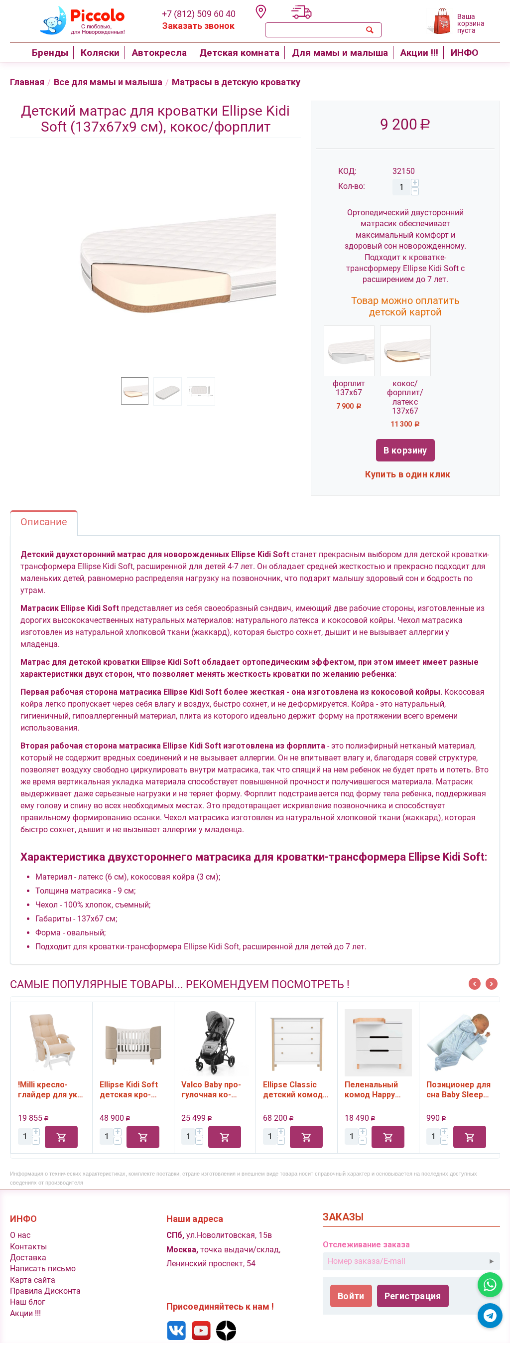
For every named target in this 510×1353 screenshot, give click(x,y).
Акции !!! (25, 1313)
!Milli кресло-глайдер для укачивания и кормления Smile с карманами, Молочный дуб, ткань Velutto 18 (51, 1090)
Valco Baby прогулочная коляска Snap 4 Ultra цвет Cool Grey (211, 1090)
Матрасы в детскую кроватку (236, 82)
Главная (27, 82)
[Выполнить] (492, 1261)
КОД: (347, 171)
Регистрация (412, 1296)
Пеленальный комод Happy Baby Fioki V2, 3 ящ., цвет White (375, 1090)
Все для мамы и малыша (108, 82)
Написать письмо (43, 1268)
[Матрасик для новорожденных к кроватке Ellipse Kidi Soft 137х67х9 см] (170, 262)
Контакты (28, 1246)
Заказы (343, 1217)
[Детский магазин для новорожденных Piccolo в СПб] (76, 19)
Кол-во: (351, 186)
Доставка (28, 1257)
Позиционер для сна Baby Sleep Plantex (458, 1090)
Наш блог (27, 1302)
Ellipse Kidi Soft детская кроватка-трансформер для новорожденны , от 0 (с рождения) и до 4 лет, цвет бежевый (133, 1090)
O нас (20, 1235)
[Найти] (370, 30)
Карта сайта (32, 1280)
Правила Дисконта (45, 1291)
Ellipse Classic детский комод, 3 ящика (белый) (295, 1090)
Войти (351, 1296)
